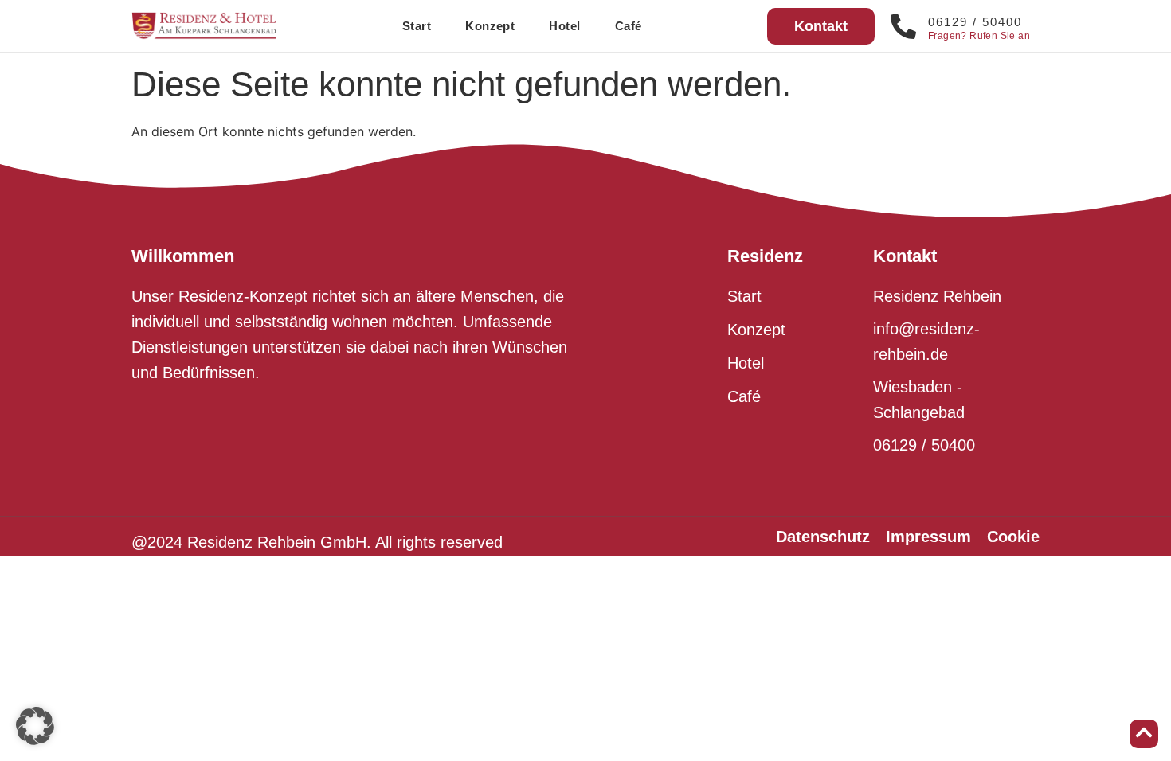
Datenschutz (823, 536)
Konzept (490, 26)
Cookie (1013, 536)
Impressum (928, 536)
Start (416, 26)
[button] (35, 726)
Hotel (564, 26)
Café (628, 26)
